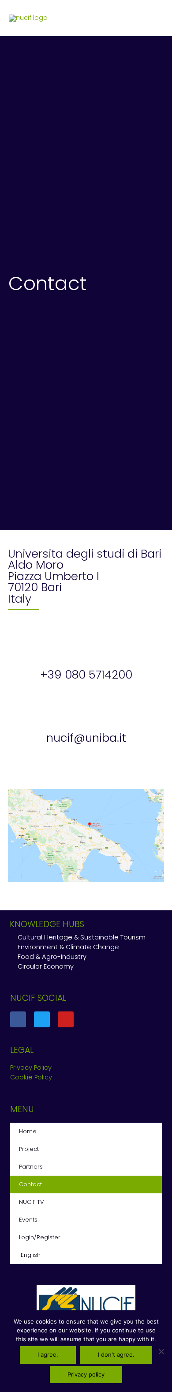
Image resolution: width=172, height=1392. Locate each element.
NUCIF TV (31, 1202)
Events (28, 1219)
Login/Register (39, 1237)
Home (28, 1131)
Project (29, 1149)
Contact (30, 1184)
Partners (31, 1166)
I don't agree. (116, 1354)
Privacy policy (86, 1374)
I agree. (47, 1354)
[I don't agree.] (161, 1351)
